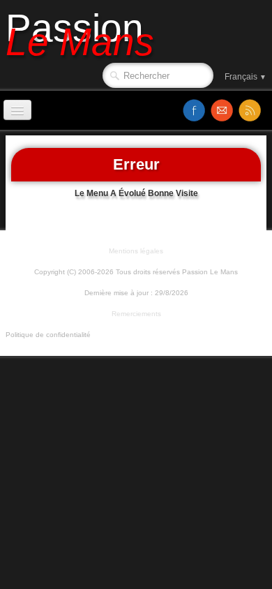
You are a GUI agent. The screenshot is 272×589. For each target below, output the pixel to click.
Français (245, 77)
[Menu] (17, 110)
